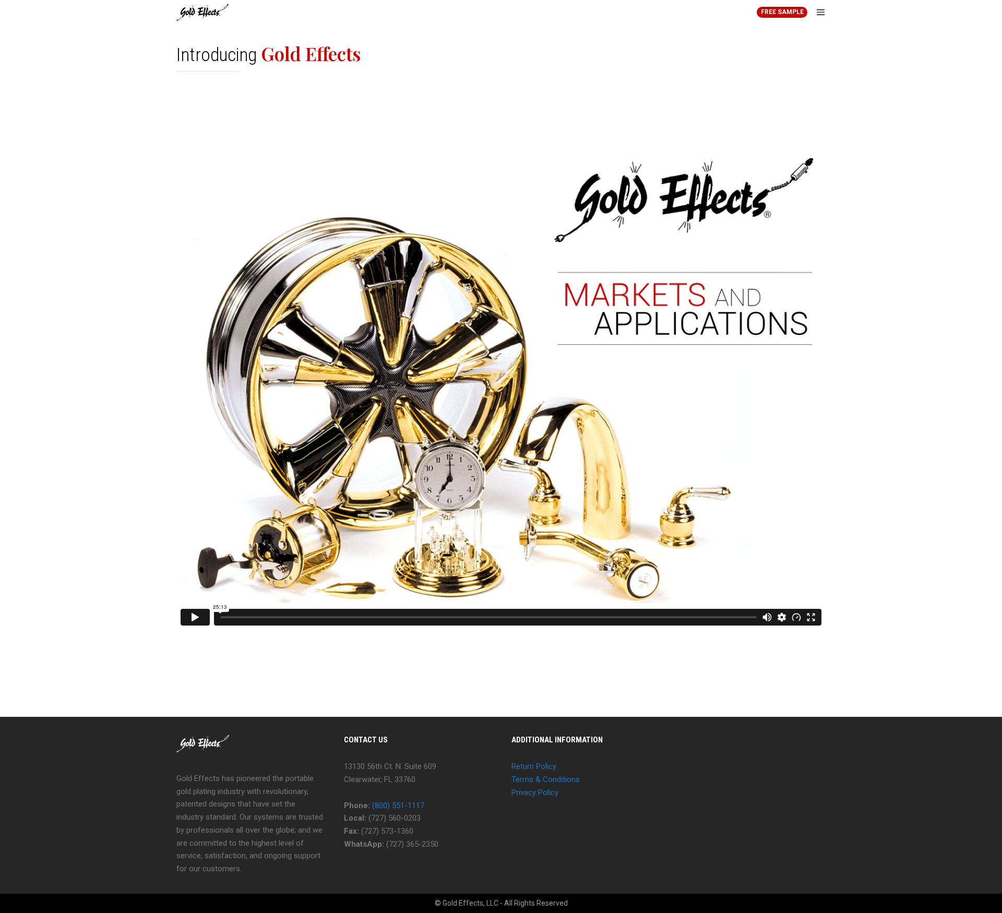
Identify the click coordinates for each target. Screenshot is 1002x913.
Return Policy (533, 766)
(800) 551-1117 (398, 805)
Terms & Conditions (545, 779)
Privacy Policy (534, 792)
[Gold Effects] (202, 12)
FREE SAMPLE (782, 12)
